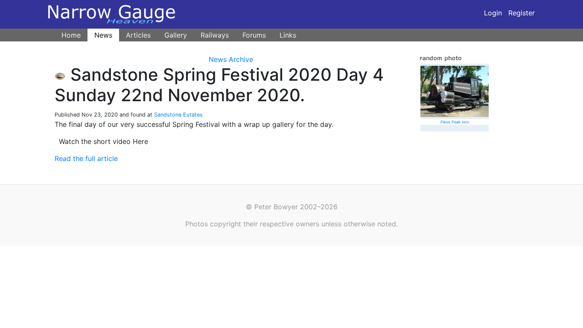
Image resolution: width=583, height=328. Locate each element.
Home (71, 35)
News (103, 35)
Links (288, 35)
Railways (215, 35)
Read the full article (86, 158)
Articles (138, 35)
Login (493, 13)
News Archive (231, 59)
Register (521, 13)
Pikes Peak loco (454, 122)
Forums (254, 35)
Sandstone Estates (178, 114)
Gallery (175, 35)
